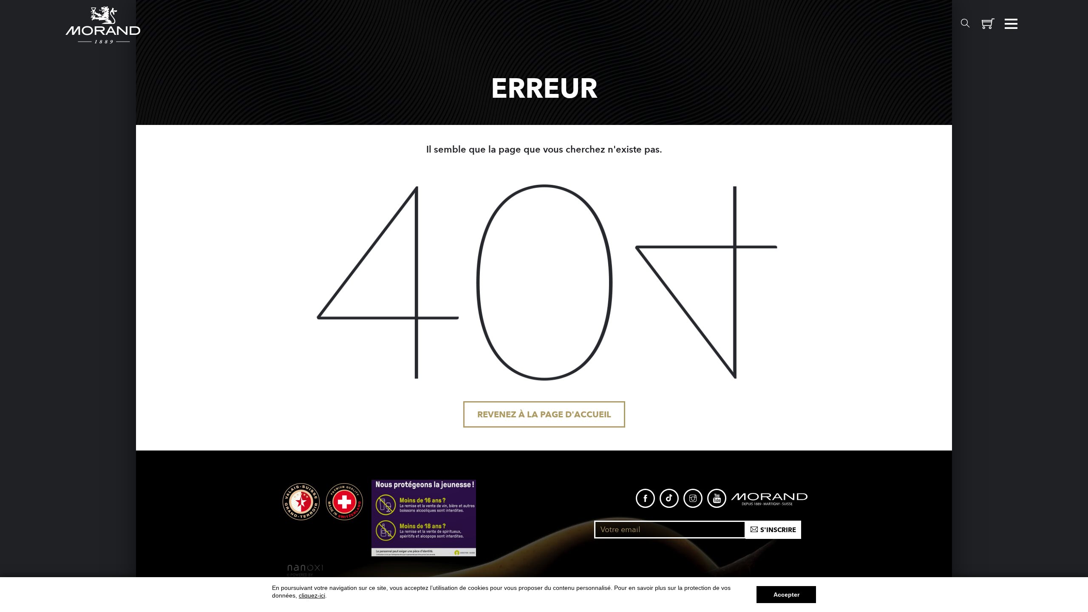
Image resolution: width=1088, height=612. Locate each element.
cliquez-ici (312, 595)
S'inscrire (778, 530)
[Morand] (769, 498)
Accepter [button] (786, 594)
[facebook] (645, 498)
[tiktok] (669, 498)
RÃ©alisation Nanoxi (305, 570)
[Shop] (988, 23)
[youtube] (716, 498)
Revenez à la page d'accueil (544, 414)
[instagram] (693, 498)
